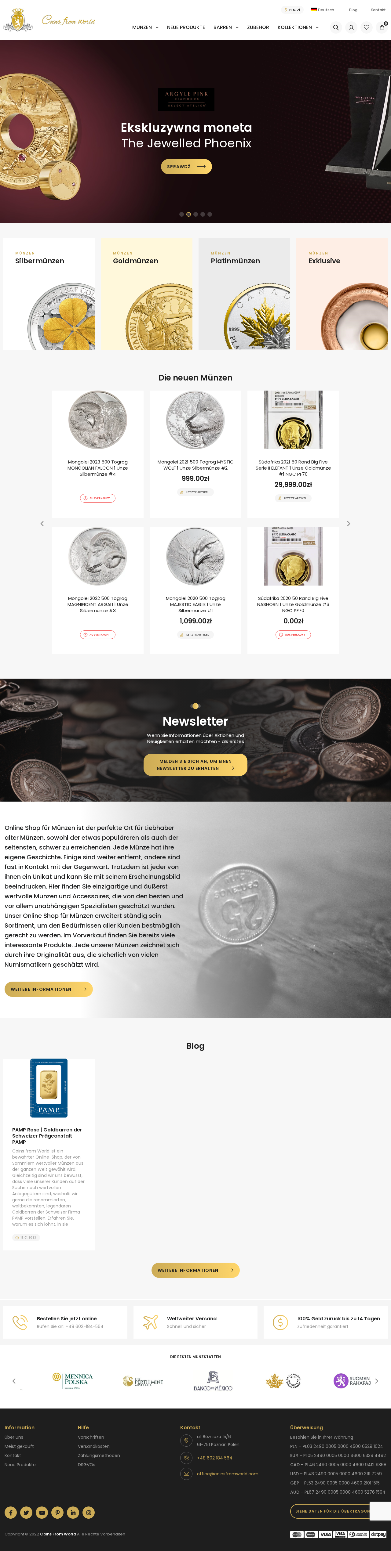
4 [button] (202, 214)
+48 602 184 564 (214, 1458)
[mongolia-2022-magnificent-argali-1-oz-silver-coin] (98, 590)
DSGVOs (86, 1465)
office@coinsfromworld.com (227, 1474)
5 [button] (209, 214)
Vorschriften (91, 1437)
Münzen (142, 27)
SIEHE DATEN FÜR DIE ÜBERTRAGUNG (334, 1511)
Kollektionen (295, 27)
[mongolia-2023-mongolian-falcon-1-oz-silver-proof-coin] (98, 454)
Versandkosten (94, 1446)
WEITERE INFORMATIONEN (41, 989)
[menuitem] (145, 31)
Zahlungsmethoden (99, 1455)
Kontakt (378, 10)
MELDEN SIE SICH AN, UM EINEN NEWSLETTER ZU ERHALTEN (194, 764)
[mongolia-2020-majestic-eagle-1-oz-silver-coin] (195, 590)
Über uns (14, 1437)
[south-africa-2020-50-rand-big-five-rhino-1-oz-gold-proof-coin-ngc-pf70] (293, 590)
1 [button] (181, 214)
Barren (223, 27)
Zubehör (258, 27)
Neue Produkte (186, 27)
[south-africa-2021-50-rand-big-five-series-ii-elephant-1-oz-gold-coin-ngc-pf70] (293, 454)
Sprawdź (175, 171)
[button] (8, 131)
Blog (353, 10)
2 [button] (188, 214)
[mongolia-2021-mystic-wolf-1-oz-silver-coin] (195, 454)
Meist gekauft (19, 1446)
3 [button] (195, 214)
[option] (195, 131)
